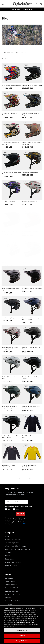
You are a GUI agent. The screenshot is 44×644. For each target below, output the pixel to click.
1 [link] (8, 478)
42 (30, 478)
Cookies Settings (22, 630)
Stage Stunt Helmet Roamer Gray (10, 289)
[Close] (40, 608)
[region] (22, 624)
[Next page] (36, 478)
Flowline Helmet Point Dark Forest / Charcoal (10, 407)
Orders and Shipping (12, 591)
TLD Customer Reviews (13, 562)
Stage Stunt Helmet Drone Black (32, 288)
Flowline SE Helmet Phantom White (10, 377)
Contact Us (9, 578)
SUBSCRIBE (20, 513)
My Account (9, 604)
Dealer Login (9, 559)
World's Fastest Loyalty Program (16, 546)
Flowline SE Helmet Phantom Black (31, 348)
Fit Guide (8, 597)
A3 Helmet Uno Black (8, 318)
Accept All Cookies (22, 641)
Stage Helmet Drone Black (10, 231)
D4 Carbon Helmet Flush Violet (11, 85)
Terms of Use (30, 622)
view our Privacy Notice (20, 524)
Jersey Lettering (11, 584)
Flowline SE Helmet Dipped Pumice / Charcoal (10, 348)
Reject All (22, 635)
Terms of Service (11, 565)
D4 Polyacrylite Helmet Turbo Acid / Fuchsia (11, 143)
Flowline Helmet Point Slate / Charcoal (31, 407)
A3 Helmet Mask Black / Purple (11, 201)
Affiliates (8, 556)
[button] (2, 4)
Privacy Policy (18, 622)
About (7, 536)
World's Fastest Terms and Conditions (18, 549)
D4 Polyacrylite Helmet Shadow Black (11, 173)
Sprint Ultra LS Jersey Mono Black (30, 436)
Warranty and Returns (12, 594)
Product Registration (12, 543)
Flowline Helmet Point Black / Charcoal (31, 377)
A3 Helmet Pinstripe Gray (30, 201)
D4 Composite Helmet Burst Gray (31, 114)
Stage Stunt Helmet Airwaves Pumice (11, 261)
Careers (8, 552)
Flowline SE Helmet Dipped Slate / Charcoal (30, 318)
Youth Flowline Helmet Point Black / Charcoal (10, 436)
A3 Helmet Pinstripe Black (30, 172)
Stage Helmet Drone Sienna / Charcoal (31, 232)
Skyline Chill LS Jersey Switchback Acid (29, 466)
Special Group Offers (12, 601)
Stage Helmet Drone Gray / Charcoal (30, 261)
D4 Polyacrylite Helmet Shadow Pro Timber (31, 143)
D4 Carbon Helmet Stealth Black (32, 85)
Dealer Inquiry (10, 581)
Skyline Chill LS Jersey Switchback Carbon (8, 466)
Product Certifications (13, 539)
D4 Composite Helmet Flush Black (10, 114)
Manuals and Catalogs (12, 588)
